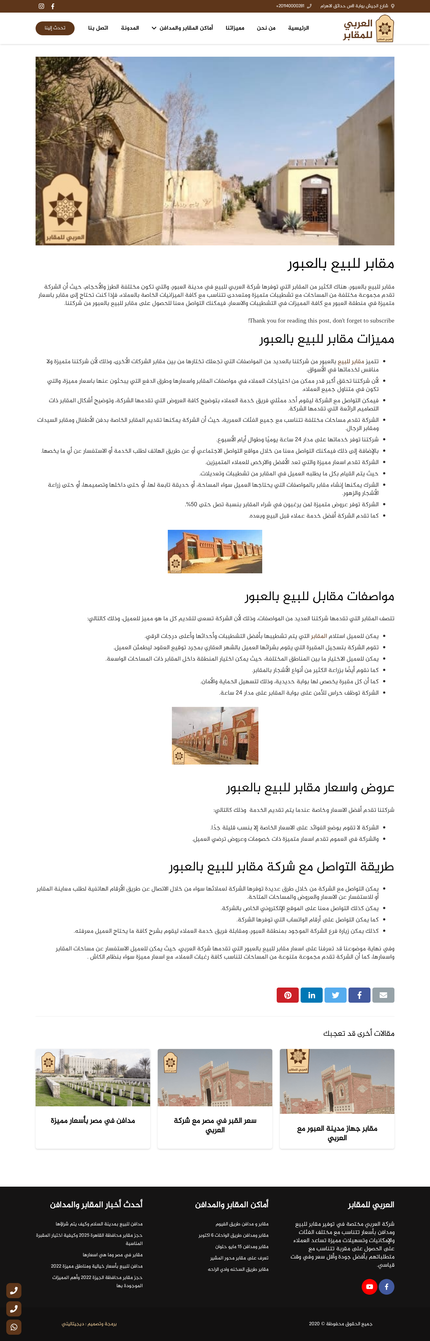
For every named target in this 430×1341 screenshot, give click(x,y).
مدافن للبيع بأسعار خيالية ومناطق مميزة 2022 (97, 1266)
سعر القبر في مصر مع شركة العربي (215, 1126)
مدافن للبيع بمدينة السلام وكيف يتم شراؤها (99, 1224)
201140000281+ (290, 6)
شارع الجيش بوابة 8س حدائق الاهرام (354, 6)
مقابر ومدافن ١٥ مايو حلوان (242, 1247)
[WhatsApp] (13, 1327)
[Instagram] (41, 6)
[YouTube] (369, 1287)
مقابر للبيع (350, 361)
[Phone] (13, 1290)
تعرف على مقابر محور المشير (239, 1258)
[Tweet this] (336, 995)
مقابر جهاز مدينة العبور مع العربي (337, 1133)
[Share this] (359, 995)
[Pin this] (288, 995)
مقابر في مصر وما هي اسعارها (113, 1255)
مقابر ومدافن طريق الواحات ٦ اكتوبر (234, 1235)
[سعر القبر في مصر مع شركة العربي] (215, 1077)
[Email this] (383, 995)
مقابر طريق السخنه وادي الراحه (238, 1269)
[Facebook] (52, 6)
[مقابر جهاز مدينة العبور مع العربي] (337, 1081)
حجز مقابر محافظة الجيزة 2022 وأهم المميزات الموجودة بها (97, 1282)
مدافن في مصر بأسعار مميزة (93, 1121)
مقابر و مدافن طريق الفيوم (242, 1224)
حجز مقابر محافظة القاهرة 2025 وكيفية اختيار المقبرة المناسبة (89, 1239)
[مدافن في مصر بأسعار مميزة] (93, 1077)
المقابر (319, 636)
